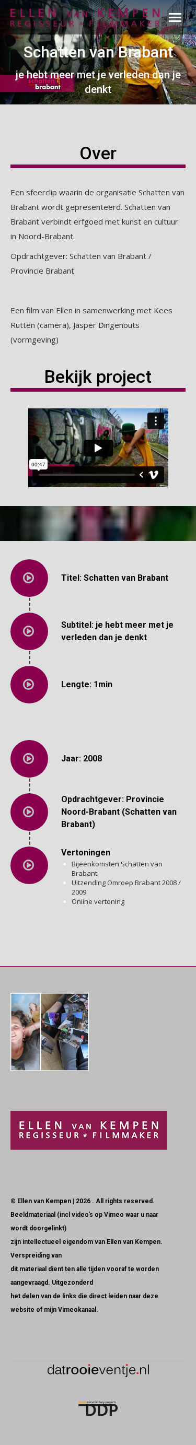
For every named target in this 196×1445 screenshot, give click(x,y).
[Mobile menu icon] (175, 17)
